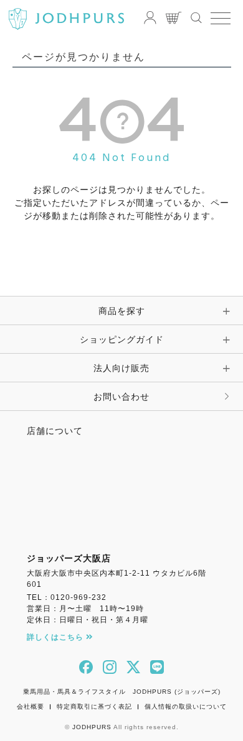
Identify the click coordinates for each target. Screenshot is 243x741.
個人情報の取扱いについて (186, 706)
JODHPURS (92, 727)
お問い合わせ (121, 397)
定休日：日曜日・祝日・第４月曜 (87, 619)
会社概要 (30, 706)
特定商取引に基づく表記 (94, 706)
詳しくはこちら (56, 637)
